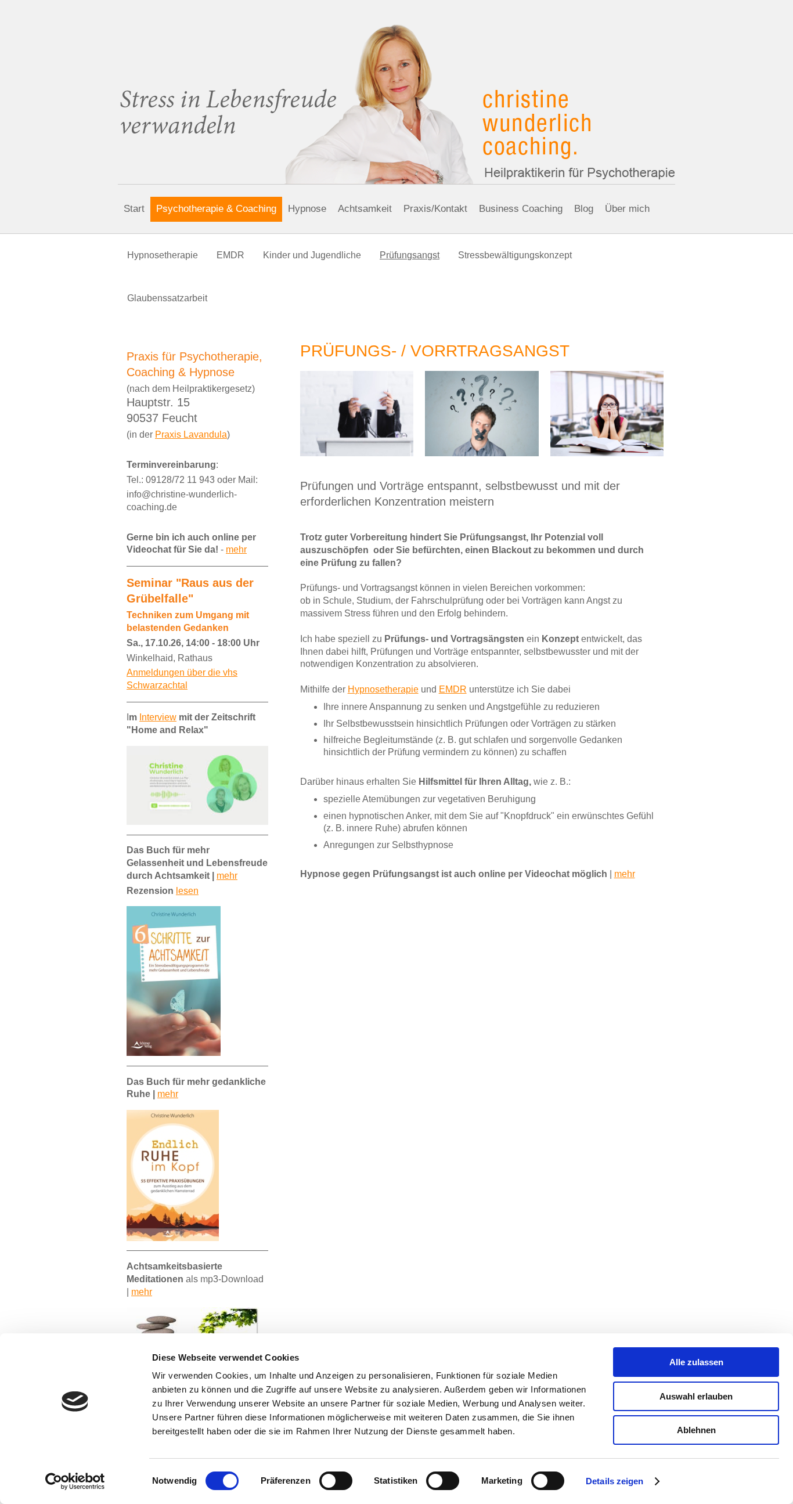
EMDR (453, 689)
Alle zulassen (696, 1362)
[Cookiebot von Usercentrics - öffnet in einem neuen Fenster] (75, 1481)
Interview (157, 717)
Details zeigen (614, 1481)
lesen (187, 891)
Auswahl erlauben (696, 1396)
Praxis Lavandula (191, 434)
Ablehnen (696, 1430)
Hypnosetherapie (383, 689)
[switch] (335, 1480)
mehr (624, 874)
